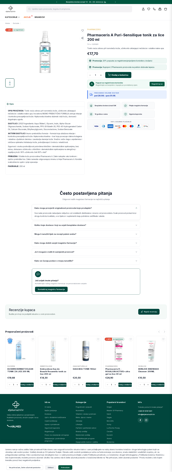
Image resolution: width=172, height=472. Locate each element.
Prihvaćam (65, 467)
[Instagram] (146, 420)
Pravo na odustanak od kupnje (57, 435)
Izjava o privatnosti (52, 424)
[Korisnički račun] (143, 9)
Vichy (109, 424)
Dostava (48, 414)
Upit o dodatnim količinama (55, 417)
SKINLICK (142, 366)
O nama (48, 407)
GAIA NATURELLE (80, 366)
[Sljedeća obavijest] (115, 2)
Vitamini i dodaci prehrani (86, 414)
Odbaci (51, 467)
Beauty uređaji (81, 431)
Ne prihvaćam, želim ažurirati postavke (24, 467)
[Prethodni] (159, 331)
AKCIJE (27, 17)
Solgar (109, 407)
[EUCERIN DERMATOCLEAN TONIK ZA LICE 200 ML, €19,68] (20, 350)
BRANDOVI (40, 17)
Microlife (110, 421)
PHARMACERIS (94, 29)
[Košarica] (165, 9)
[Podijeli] (82, 38)
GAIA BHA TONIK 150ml (84, 369)
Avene (109, 438)
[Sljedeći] (164, 331)
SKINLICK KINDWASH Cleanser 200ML (148, 370)
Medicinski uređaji (83, 435)
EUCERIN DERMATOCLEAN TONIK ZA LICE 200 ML (20, 370)
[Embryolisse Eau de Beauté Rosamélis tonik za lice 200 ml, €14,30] (53, 350)
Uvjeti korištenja (51, 421)
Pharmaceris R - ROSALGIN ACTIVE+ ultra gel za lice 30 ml (117, 371)
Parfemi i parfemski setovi (86, 428)
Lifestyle (79, 424)
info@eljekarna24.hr (146, 414)
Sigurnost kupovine (52, 428)
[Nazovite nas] (154, 9)
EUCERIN (11, 366)
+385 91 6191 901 (145, 411)
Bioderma (110, 442)
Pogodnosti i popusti (84, 407)
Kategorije (11, 17)
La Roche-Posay (113, 428)
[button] (82, 30)
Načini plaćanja (51, 410)
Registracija (49, 431)
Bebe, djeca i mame (83, 417)
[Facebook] (140, 420)
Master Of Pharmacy (115, 410)
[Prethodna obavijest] (56, 2)
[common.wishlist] (148, 9)
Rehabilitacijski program (85, 438)
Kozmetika (80, 410)
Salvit (109, 414)
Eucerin (110, 435)
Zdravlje (79, 421)
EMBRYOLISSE (46, 366)
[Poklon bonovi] (160, 9)
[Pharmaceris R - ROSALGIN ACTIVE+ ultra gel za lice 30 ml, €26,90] (118, 350)
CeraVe (110, 431)
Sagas (109, 417)
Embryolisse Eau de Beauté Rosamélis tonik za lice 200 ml (53, 371)
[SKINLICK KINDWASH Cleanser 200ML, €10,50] (151, 350)
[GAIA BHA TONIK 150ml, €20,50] (86, 350)
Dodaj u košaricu (27, 385)
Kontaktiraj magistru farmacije (51, 289)
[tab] (10, 104)
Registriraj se (157, 84)
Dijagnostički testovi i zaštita (87, 442)
